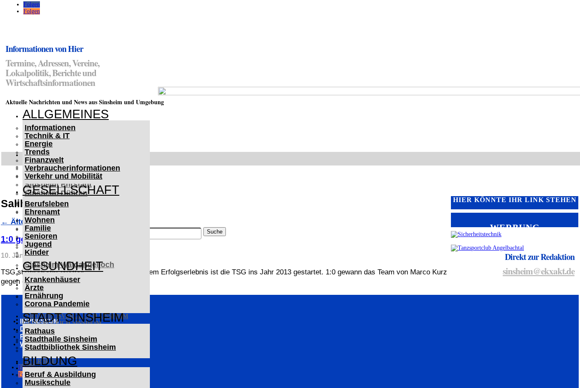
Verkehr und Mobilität (63, 176)
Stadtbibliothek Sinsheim (70, 347)
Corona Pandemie (57, 304)
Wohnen (40, 220)
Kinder (37, 252)
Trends (37, 152)
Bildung (50, 361)
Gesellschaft (71, 190)
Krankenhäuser (52, 279)
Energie (39, 144)
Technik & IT (47, 135)
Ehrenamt (42, 212)
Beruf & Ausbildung (60, 374)
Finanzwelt (44, 160)
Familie (38, 228)
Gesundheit (63, 266)
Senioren (41, 236)
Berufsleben (47, 204)
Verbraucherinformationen (72, 168)
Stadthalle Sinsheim (61, 339)
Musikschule (47, 382)
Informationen (50, 127)
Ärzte (34, 287)
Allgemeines (66, 114)
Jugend (38, 244)
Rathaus (40, 331)
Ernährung (44, 295)
